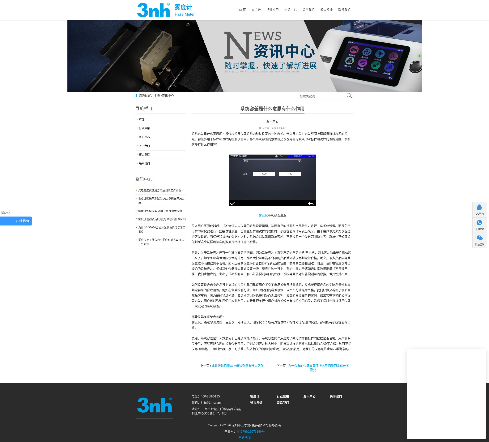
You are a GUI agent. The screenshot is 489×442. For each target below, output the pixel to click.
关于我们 (308, 9)
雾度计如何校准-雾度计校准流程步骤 (160, 210)
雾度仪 (263, 215)
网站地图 (244, 437)
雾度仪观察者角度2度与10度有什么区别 (162, 219)
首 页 (242, 9)
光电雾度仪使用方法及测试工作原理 (159, 190)
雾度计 (256, 9)
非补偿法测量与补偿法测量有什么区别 (238, 365)
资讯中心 (290, 9)
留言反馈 (326, 9)
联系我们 (344, 9)
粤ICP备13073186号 (251, 431)
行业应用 (272, 9)
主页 (157, 95)
